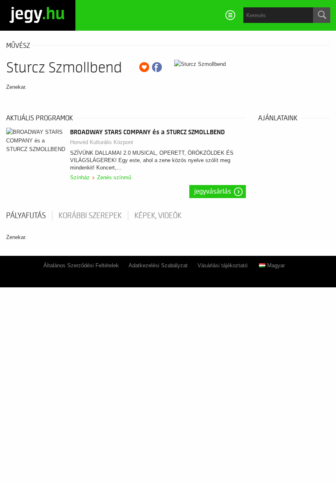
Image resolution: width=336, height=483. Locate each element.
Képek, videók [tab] (158, 215)
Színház (80, 177)
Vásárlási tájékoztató (222, 265)
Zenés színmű (114, 177)
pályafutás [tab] (26, 215)
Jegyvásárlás (212, 191)
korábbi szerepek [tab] (90, 215)
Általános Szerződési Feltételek (81, 265)
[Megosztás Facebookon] (157, 67)
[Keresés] (321, 15)
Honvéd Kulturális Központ (101, 142)
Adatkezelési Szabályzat (158, 265)
